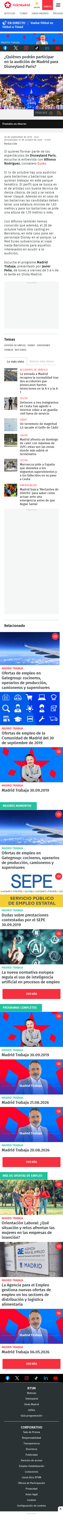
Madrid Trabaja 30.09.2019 (31, 764)
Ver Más (31, 993)
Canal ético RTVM (31, 1477)
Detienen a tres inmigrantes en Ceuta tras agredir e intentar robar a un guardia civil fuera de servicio (10, 403)
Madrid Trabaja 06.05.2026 (31, 1326)
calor (24, 435)
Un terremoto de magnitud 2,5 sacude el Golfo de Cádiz (10, 424)
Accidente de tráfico (34, 369)
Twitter (16, 48)
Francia (8, 350)
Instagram (26, 47)
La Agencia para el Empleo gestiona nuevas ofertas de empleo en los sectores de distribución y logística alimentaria (31, 1259)
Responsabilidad (31, 1438)
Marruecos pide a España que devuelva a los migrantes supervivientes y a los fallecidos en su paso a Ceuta (10, 465)
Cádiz (23, 419)
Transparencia (32, 1443)
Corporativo (31, 1427)
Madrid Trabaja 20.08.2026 (31, 1124)
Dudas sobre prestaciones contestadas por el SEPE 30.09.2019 (31, 889)
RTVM (31, 1388)
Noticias (9, 13)
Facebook (5, 48)
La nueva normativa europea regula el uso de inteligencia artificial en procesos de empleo (31, 946)
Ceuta (23, 398)
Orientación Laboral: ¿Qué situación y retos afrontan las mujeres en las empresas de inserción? (31, 1197)
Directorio (31, 1449)
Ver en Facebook (7, 1378)
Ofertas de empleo (15, 345)
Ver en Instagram (26, 1378)
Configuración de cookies (31, 1506)
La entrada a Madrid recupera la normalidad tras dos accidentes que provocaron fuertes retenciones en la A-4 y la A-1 (10, 374)
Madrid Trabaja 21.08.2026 (31, 1077)
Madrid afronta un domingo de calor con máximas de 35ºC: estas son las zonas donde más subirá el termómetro (10, 440)
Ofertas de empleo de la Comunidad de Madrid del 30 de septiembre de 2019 (30, 708)
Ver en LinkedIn (46, 1378)
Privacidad (31, 1489)
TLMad (23, 13)
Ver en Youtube (55, 1378)
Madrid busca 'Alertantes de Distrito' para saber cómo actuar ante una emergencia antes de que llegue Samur (10, 490)
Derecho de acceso (31, 1460)
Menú (58, 5)
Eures (41, 163)
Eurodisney (43, 345)
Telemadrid (31, 1399)
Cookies (31, 1500)
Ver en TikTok (36, 1378)
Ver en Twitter (17, 1378)
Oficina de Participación (31, 1483)
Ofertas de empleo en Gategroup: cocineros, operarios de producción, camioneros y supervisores (30, 648)
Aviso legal (32, 1494)
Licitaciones (31, 1472)
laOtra (31, 1410)
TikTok (37, 48)
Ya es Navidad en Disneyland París (31, 91)
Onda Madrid (40, 13)
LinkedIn (47, 47)
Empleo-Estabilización (31, 1466)
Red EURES (20, 350)
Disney (31, 345)
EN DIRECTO (16, 23)
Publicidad (32, 1455)
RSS (59, 112)
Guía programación (31, 1416)
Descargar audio (51, 112)
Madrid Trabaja (12, 668)
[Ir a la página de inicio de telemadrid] (17, 5)
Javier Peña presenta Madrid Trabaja (31, 38)
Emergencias (28, 485)
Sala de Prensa (31, 1432)
